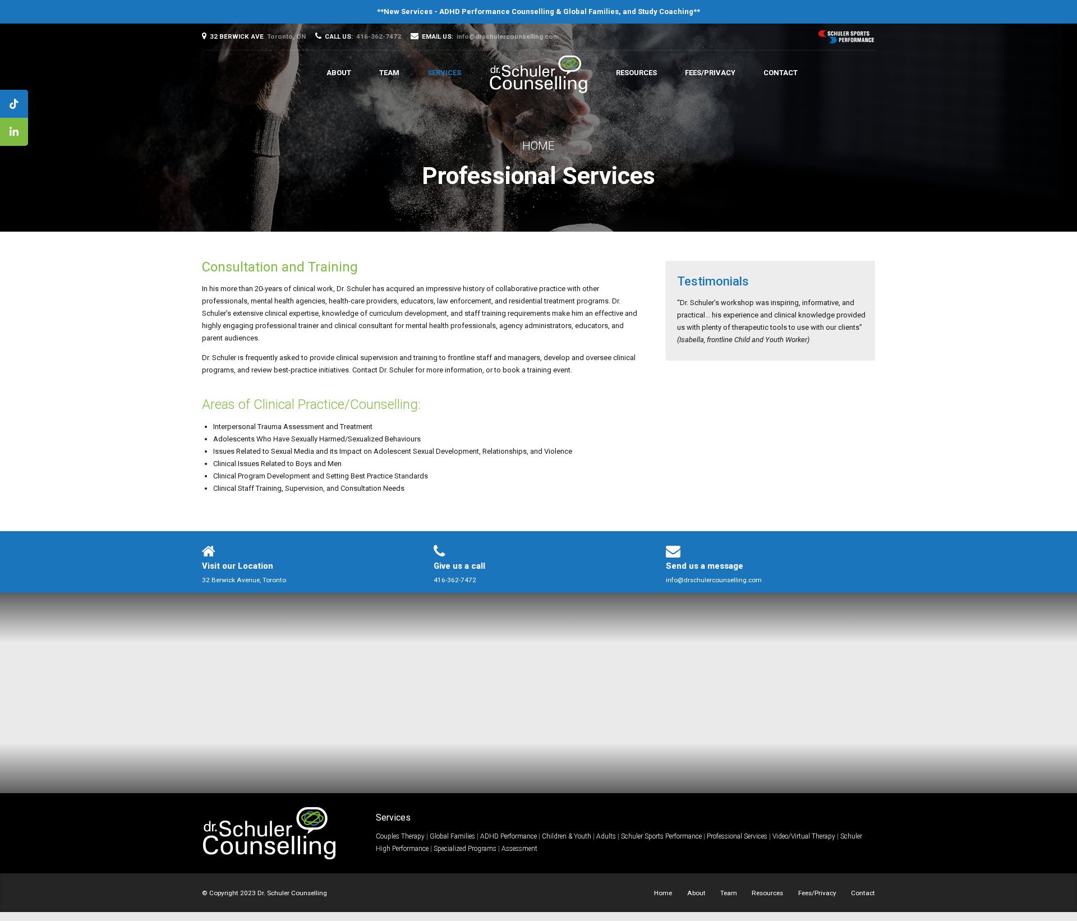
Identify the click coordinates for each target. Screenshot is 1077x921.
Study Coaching (665, 11)
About (338, 72)
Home (538, 146)
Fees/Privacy (710, 72)
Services (444, 72)
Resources (636, 72)
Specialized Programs (465, 849)
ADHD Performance (508, 836)
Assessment (519, 849)
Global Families (591, 11)
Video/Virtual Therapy (803, 836)
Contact (780, 72)
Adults (606, 836)
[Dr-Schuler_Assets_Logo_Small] (269, 833)
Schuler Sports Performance (661, 836)
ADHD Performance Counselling (496, 11)
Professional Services (737, 836)
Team (389, 72)
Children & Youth (566, 836)
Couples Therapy (400, 836)
